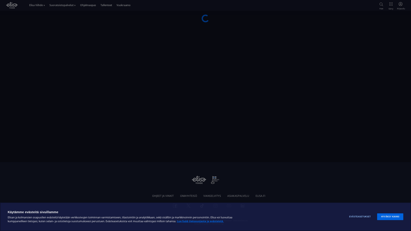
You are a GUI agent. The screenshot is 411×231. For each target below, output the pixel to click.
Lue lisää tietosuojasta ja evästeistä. (200, 221)
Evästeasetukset (360, 216)
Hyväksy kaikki (390, 216)
